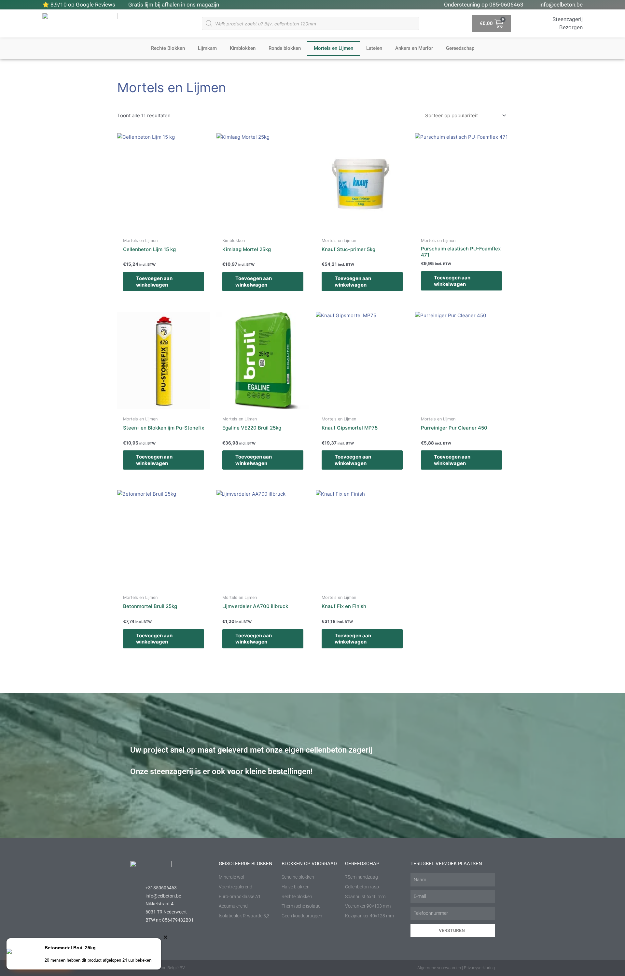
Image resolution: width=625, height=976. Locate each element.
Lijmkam (207, 48)
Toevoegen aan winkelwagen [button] (154, 281)
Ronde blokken (285, 48)
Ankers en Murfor (414, 48)
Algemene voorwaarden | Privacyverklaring (456, 967)
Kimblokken (243, 48)
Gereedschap (460, 48)
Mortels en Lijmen (333, 48)
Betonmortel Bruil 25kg (70, 947)
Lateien (374, 48)
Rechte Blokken (168, 48)
